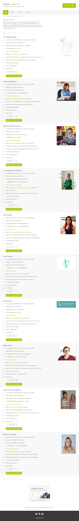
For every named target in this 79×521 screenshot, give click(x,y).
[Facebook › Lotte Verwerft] (10, 291)
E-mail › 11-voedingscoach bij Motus (14, 184)
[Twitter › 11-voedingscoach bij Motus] (7, 205)
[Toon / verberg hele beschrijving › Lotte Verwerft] (24, 276)
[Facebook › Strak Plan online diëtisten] (10, 424)
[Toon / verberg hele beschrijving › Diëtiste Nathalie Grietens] (24, 146)
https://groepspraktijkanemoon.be (17, 232)
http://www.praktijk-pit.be (15, 54)
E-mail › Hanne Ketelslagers (12, 95)
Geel (13, 131)
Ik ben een (69, 5)
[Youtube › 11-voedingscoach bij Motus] (16, 205)
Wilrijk (13, 220)
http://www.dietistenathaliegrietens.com (18, 143)
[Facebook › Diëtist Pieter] (10, 380)
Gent (15, 42)
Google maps (21, 42)
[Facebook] (39, 514)
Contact (28, 12)
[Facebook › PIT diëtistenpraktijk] (10, 72)
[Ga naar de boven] (74, 76)
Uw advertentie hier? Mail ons (39, 500)
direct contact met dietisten (34, 25)
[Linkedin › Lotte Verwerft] (13, 291)
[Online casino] (40, 485)
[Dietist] (5, 12)
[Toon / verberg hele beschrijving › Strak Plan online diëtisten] (24, 410)
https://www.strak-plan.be (15, 407)
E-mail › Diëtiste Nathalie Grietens (13, 140)
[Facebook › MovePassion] (10, 335)
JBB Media (38, 517)
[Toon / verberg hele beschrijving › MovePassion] (24, 321)
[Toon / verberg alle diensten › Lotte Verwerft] (24, 279)
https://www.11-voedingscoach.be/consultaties (20, 187)
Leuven (15, 351)
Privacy (42, 517)
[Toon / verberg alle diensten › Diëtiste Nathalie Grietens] (24, 149)
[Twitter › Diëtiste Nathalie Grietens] (7, 160)
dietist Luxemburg (20, 23)
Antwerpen (8, 87)
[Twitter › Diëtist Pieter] (7, 380)
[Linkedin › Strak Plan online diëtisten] (13, 424)
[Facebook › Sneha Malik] (10, 246)
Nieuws (12, 12)
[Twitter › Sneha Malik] (7, 246)
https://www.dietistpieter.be (16, 362)
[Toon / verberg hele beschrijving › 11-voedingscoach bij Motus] (24, 190)
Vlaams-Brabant (9, 351)
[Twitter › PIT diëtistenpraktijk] (7, 72)
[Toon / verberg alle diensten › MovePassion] (24, 324)
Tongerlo (13, 262)
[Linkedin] (42, 514)
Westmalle (14, 440)
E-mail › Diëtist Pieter (10, 359)
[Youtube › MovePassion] (16, 335)
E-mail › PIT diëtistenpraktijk (12, 51)
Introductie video (22, 374)
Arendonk (14, 87)
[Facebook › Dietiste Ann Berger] (10, 469)
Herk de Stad (13, 176)
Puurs (13, 306)
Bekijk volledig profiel (14, 75)
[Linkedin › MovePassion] (13, 335)
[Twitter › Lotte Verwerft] (7, 291)
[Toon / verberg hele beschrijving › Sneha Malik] (24, 235)
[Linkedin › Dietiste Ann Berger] (13, 469)
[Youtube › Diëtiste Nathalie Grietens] (16, 160)
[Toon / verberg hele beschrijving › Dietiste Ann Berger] (24, 454)
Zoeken (20, 12)
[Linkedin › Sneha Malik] (13, 246)
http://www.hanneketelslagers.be (17, 98)
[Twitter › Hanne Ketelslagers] (7, 116)
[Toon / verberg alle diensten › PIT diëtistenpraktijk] (24, 60)
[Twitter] (36, 514)
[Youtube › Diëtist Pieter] (16, 380)
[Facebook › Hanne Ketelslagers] (10, 116)
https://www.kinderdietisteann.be (17, 451)
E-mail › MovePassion (11, 315)
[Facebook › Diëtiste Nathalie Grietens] (10, 160)
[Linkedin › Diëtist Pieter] (13, 380)
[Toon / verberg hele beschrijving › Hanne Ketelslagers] (24, 101)
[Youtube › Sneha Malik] (16, 246)
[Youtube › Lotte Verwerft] (16, 291)
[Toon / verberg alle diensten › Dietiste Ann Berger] (24, 457)
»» (21, 33)
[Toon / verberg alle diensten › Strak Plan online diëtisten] (24, 413)
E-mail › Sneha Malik (10, 229)
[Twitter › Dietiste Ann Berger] (7, 469)
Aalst (15, 395)
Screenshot (25, 54)
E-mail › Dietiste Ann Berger (12, 448)
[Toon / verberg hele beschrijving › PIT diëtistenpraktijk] (24, 57)
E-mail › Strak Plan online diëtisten (13, 404)
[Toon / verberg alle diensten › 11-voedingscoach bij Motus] (24, 193)
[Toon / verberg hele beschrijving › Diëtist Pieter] (24, 365)
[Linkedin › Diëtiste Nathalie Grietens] (13, 160)
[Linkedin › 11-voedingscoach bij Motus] (13, 205)
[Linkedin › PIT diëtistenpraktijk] (13, 72)
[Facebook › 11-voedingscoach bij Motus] (10, 205)
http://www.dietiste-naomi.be (16, 318)
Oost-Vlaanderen (9, 42)
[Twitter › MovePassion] (7, 335)
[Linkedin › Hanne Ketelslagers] (13, 116)
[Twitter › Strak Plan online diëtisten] (7, 424)
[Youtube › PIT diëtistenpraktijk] (16, 72)
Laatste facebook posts (12, 65)
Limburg (7, 176)
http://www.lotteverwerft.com (16, 273)
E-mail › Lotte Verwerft (11, 270)
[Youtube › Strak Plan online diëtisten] (16, 424)
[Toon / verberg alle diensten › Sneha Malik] (24, 238)
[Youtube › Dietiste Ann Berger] (16, 469)
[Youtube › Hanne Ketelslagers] (16, 116)
